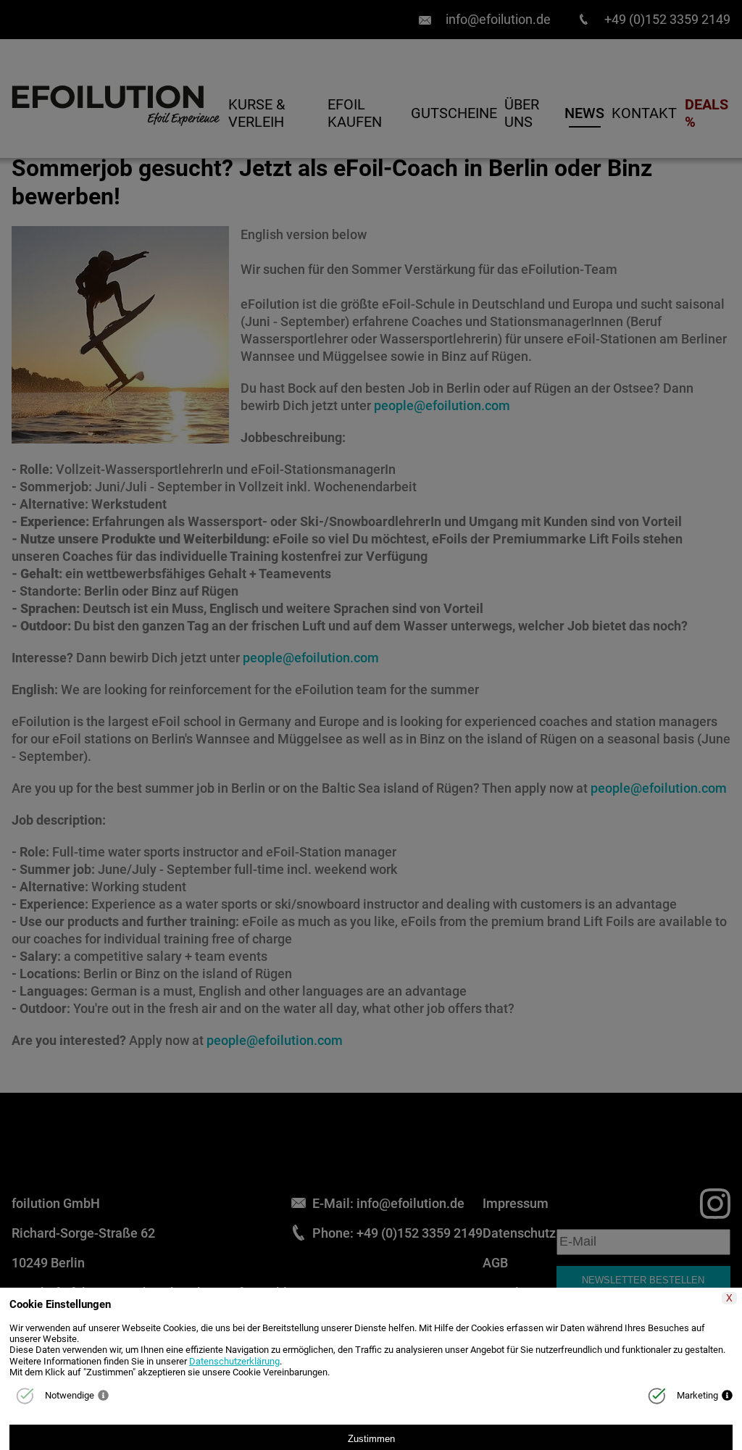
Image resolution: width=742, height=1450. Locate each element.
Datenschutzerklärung (234, 1361)
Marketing (697, 1395)
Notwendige (69, 1395)
